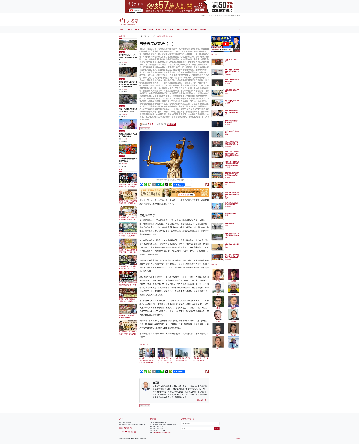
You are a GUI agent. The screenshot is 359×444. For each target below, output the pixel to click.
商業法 (147, 128)
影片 (178, 29)
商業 (164, 29)
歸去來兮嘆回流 (229, 223)
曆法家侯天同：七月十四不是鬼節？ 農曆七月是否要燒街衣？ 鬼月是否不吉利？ (128, 334)
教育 (129, 29)
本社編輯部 (124, 62)
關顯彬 (226, 134)
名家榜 (185, 29)
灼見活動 (194, 29)
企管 (149, 36)
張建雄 (226, 215)
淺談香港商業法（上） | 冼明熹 (164, 36)
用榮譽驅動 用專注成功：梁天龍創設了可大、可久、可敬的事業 (165, 360)
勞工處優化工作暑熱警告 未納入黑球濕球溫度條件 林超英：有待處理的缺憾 (128, 84)
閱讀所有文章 (202, 400)
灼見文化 (121, 156)
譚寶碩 (226, 93)
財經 (143, 29)
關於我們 (203, 29)
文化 (136, 29)
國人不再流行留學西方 (231, 213)
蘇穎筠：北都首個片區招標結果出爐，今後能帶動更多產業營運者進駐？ (128, 236)
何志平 (226, 61)
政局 (121, 29)
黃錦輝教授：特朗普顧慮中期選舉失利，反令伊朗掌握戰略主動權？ (128, 187)
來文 (226, 114)
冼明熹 (151, 124)
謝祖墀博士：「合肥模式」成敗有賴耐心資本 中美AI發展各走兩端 (146, 360)
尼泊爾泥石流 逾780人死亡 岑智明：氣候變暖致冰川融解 (128, 57)
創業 (154, 36)
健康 (157, 29)
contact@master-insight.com (162, 432)
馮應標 (226, 225)
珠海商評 (171, 124)
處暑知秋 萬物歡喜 (230, 182)
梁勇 (226, 237)
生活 (150, 29)
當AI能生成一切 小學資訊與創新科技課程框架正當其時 (232, 194)
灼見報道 (121, 106)
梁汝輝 (226, 198)
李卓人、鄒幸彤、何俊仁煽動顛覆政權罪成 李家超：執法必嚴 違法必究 (232, 143)
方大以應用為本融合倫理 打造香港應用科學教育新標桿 (232, 71)
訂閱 (216, 428)
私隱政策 (238, 438)
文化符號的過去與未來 (231, 59)
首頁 (140, 36)
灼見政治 (121, 52)
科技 (171, 29)
